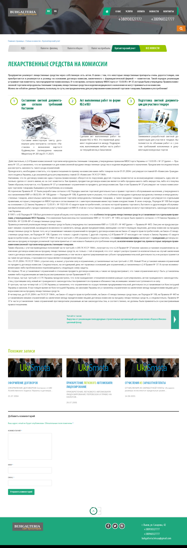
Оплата (141, 11)
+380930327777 (130, 19)
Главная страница (16, 41)
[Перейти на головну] (23, 12)
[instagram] (122, 526)
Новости (154, 11)
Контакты (168, 11)
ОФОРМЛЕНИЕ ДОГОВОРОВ (23, 383)
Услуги (129, 11)
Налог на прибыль (100, 48)
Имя (10, 465)
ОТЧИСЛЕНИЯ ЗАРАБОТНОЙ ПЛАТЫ (145, 383)
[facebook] (108, 526)
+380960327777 (162, 19)
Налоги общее (75, 48)
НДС (23, 48)
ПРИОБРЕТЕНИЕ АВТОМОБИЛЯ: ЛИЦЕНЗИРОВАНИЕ (89, 385)
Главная (108, 11)
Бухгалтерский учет (51, 41)
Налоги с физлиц (49, 48)
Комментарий (15, 430)
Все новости (152, 48)
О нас (118, 11)
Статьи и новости (33, 41)
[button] (181, 28)
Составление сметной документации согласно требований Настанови (41, 104)
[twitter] (115, 526)
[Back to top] (93, 511)
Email (11, 477)
